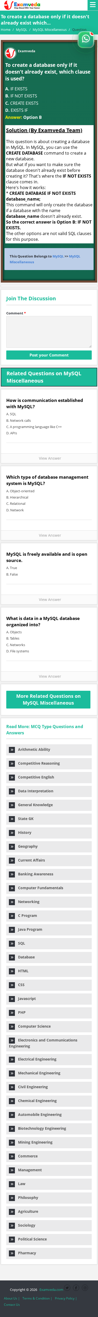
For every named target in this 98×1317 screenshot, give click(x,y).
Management (28, 1169)
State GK (24, 818)
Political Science (31, 1239)
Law (20, 1183)
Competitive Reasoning (37, 763)
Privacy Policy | (66, 1298)
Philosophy (26, 1197)
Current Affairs (30, 860)
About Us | (12, 1298)
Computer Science (33, 1026)
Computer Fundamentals (39, 887)
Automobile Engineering (38, 1114)
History (23, 832)
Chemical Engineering (36, 1100)
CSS (20, 984)
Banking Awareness (34, 873)
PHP (20, 1012)
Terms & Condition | (37, 1298)
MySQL (58, 256)
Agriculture (26, 1211)
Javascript (25, 998)
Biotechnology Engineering (40, 1128)
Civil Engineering (31, 1086)
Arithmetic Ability (32, 749)
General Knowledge (34, 804)
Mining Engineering (34, 1142)
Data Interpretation (34, 790)
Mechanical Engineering (37, 1072)
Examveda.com (50, 1289)
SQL (20, 943)
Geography (26, 846)
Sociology (25, 1225)
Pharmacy (25, 1252)
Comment (16, 313)
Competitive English (34, 777)
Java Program (28, 929)
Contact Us (12, 1304)
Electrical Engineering (35, 1059)
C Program (26, 915)
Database (25, 957)
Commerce (26, 1156)
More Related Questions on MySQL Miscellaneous (48, 699)
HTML (21, 970)
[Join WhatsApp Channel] (86, 39)
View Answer (49, 458)
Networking (27, 901)
